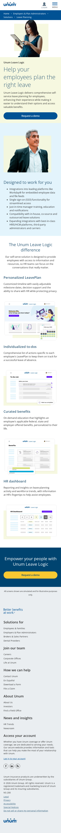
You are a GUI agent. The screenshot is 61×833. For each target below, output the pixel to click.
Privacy (7, 800)
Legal (6, 796)
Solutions (8, 17)
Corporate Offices (12, 658)
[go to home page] (10, 4)
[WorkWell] (17, 766)
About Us (8, 702)
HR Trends (9, 724)
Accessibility (10, 803)
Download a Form (12, 684)
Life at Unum (10, 662)
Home (6, 13)
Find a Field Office (12, 710)
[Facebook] (6, 766)
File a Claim (9, 688)
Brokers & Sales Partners (16, 636)
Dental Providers (12, 640)
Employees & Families (14, 628)
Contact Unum (11, 676)
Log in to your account (14, 758)
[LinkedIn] (11, 766)
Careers (7, 654)
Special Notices (11, 807)
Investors (8, 706)
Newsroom (9, 728)
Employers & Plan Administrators (29, 13)
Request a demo (30, 115)
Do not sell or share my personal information (26, 810)
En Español (9, 680)
